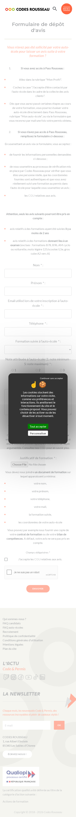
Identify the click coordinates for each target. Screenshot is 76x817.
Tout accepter (38, 426)
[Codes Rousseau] (27, 8)
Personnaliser (38, 433)
